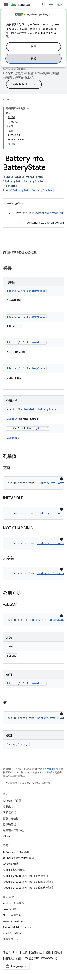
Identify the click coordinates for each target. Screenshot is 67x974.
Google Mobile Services (17, 927)
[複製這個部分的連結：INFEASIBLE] (27, 498)
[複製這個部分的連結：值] (10, 703)
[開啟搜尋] (44, 4)
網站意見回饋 (13, 958)
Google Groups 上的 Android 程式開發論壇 (28, 881)
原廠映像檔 (9, 824)
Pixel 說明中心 (11, 909)
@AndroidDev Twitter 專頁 (18, 858)
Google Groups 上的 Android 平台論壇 (25, 875)
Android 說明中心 (13, 903)
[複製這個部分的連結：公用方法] (24, 593)
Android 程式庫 (12, 800)
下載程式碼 (9, 812)
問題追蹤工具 (11, 939)
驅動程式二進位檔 (13, 830)
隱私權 (58, 952)
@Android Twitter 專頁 (16, 852)
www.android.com (14, 921)
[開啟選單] (6, 4)
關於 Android (11, 952)
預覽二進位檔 (11, 818)
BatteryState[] (37, 428)
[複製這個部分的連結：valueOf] (20, 605)
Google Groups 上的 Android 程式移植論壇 (28, 887)
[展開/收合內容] (28, 108)
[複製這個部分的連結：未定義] (17, 558)
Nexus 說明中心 (12, 915)
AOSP (6, 99)
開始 (34, 58)
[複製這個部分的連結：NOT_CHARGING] (36, 528)
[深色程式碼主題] (61, 479)
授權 (48, 952)
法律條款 (36, 952)
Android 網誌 (10, 863)
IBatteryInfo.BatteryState (31, 190)
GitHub (7, 836)
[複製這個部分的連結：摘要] (15, 268)
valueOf (12, 419)
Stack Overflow (12, 933)
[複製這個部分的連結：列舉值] (20, 457)
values (11, 438)
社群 (25, 952)
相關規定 (8, 806)
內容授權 (49, 768)
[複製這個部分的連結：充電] (14, 468)
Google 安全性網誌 (14, 869)
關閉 (34, 47)
